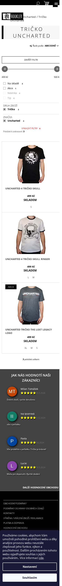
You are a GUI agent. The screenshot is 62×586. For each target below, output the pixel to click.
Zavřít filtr (31, 59)
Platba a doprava (13, 522)
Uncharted (16, 120)
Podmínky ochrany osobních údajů (23, 508)
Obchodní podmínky (15, 503)
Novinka (14, 93)
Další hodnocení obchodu (41, 487)
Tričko (13, 109)
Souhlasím (29, 578)
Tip (11, 98)
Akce (12, 88)
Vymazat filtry (30, 128)
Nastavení (30, 567)
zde (41, 558)
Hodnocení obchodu (15, 527)
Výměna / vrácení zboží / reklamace (23, 518)
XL (26, 348)
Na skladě (15, 83)
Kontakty (8, 513)
